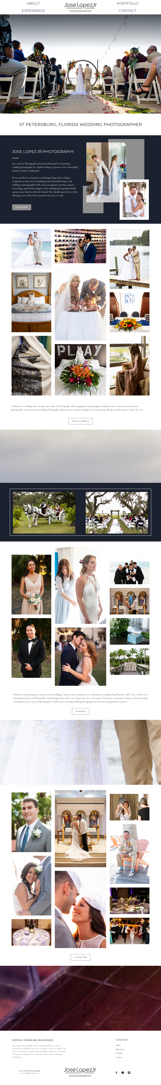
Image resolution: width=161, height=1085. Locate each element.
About (33, 3)
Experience (33, 10)
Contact (128, 10)
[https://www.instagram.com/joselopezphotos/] (129, 1072)
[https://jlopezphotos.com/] (80, 7)
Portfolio (128, 3)
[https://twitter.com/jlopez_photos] (123, 1072)
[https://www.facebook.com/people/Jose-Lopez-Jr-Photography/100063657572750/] (116, 1072)
